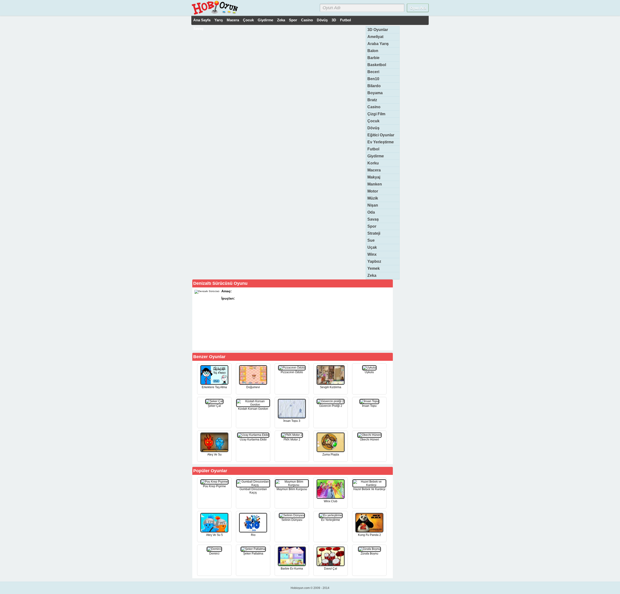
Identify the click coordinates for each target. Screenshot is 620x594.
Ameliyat (375, 37)
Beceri (373, 72)
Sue (371, 240)
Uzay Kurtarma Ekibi (253, 439)
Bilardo (374, 86)
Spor (293, 20)
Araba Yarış (378, 44)
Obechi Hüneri (369, 439)
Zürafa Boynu (369, 553)
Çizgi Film (376, 114)
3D (334, 20)
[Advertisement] (355, 318)
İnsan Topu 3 (291, 421)
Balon (372, 51)
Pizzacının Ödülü (292, 372)
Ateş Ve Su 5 (214, 535)
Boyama (375, 93)
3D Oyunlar (377, 30)
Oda (371, 212)
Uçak (372, 247)
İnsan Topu (369, 406)
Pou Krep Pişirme (214, 486)
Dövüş (322, 20)
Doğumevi (253, 387)
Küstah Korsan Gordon (253, 408)
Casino (307, 20)
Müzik (372, 198)
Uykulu (369, 372)
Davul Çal (330, 568)
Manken (374, 184)
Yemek (373, 268)
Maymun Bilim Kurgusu (292, 489)
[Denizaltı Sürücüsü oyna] (269, 342)
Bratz (372, 100)
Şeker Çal (214, 406)
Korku (373, 163)
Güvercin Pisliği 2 (330, 406)
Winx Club (330, 501)
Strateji (373, 233)
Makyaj (373, 177)
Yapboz (374, 261)
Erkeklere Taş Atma (214, 387)
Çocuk (248, 20)
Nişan (372, 205)
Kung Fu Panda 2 (369, 535)
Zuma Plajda (330, 454)
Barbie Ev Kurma (292, 568)
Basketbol (376, 65)
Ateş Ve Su (214, 454)
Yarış (218, 20)
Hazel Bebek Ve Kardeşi (369, 489)
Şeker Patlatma (253, 553)
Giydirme (265, 20)
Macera (233, 20)
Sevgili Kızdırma (330, 387)
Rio (253, 535)
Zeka (281, 20)
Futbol (345, 20)
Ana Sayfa (201, 20)
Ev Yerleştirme (380, 142)
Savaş (198, 28)
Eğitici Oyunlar (380, 135)
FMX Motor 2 (292, 439)
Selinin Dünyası (291, 520)
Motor (372, 191)
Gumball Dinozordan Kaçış (253, 490)
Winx (372, 254)
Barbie (373, 58)
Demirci (214, 553)
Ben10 (373, 79)
